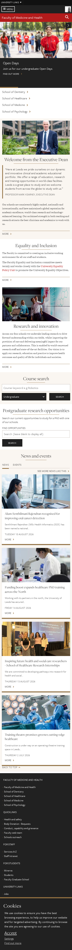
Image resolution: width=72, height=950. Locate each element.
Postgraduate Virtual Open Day (27, 87)
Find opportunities (13, 428)
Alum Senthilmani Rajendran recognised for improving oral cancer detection (32, 515)
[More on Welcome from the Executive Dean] (36, 138)
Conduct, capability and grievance (21, 828)
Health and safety (13, 819)
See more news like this (51, 471)
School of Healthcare (14, 98)
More (5, 234)
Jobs (6, 894)
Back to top (9, 767)
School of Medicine (13, 105)
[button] (67, 17)
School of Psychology (15, 111)
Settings (9, 938)
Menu (10, 9)
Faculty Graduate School (16, 879)
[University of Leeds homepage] (68, 9)
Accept (10, 933)
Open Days (9, 87)
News (5, 465)
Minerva (8, 870)
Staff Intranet (11, 856)
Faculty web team (13, 833)
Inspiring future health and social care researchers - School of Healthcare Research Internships (36, 663)
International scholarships (45, 87)
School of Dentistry (13, 92)
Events (17, 465)
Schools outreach (13, 837)
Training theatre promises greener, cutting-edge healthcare (35, 736)
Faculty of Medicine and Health (22, 17)
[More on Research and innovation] (36, 304)
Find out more (12, 943)
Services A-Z (10, 851)
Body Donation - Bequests (17, 824)
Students (8, 875)
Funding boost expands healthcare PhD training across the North (35, 589)
